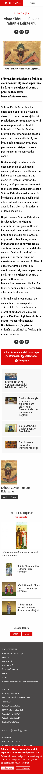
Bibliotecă (7, 665)
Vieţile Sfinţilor (21, 13)
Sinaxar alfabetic (11, 706)
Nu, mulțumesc (23, 768)
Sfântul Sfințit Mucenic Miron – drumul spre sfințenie (28, 607)
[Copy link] (27, 32)
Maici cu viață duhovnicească (17, 698)
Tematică (6, 702)
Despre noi (7, 737)
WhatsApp (14, 355)
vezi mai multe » (21, 517)
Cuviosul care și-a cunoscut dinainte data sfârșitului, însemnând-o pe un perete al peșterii (28, 406)
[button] (30, 2)
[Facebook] (16, 32)
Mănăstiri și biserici (12, 710)
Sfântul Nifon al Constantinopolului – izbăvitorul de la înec (17, 384)
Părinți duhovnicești (12, 694)
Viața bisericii (9, 649)
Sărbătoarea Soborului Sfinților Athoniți (28, 445)
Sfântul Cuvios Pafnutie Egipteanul (15, 489)
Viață (5, 497)
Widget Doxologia (11, 718)
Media (5, 673)
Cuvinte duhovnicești (13, 653)
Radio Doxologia (10, 722)
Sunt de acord (8, 768)
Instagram (30, 355)
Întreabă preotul (10, 669)
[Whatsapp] (21, 32)
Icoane (14, 497)
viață (27, 633)
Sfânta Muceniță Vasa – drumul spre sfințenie (28, 569)
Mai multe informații (20, 762)
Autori (5, 690)
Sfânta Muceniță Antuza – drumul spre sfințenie (20, 554)
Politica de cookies (11, 741)
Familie (5, 657)
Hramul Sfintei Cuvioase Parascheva (20, 681)
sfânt (15, 633)
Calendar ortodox (11, 714)
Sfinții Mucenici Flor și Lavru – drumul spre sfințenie (28, 588)
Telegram (23, 360)
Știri (4, 677)
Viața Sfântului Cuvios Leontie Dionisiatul (27, 428)
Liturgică (7, 661)
